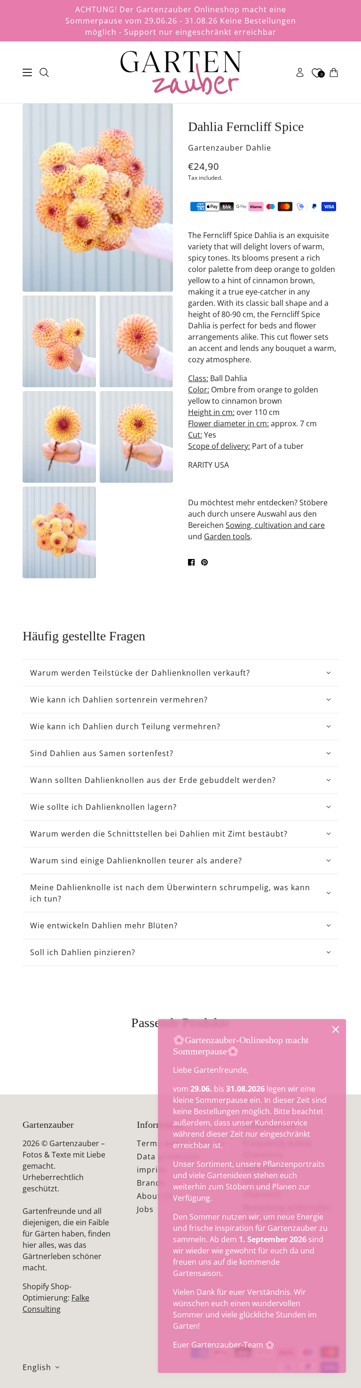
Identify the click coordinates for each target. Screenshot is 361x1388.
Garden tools (227, 536)
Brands (151, 1183)
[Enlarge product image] (98, 198)
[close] (335, 1029)
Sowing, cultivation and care (275, 525)
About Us (155, 1196)
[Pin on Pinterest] (204, 562)
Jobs (145, 1209)
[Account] (300, 72)
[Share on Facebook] (191, 562)
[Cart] (333, 72)
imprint (151, 1170)
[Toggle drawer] (27, 72)
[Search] (44, 72)
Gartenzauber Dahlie (229, 148)
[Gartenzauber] (180, 72)
